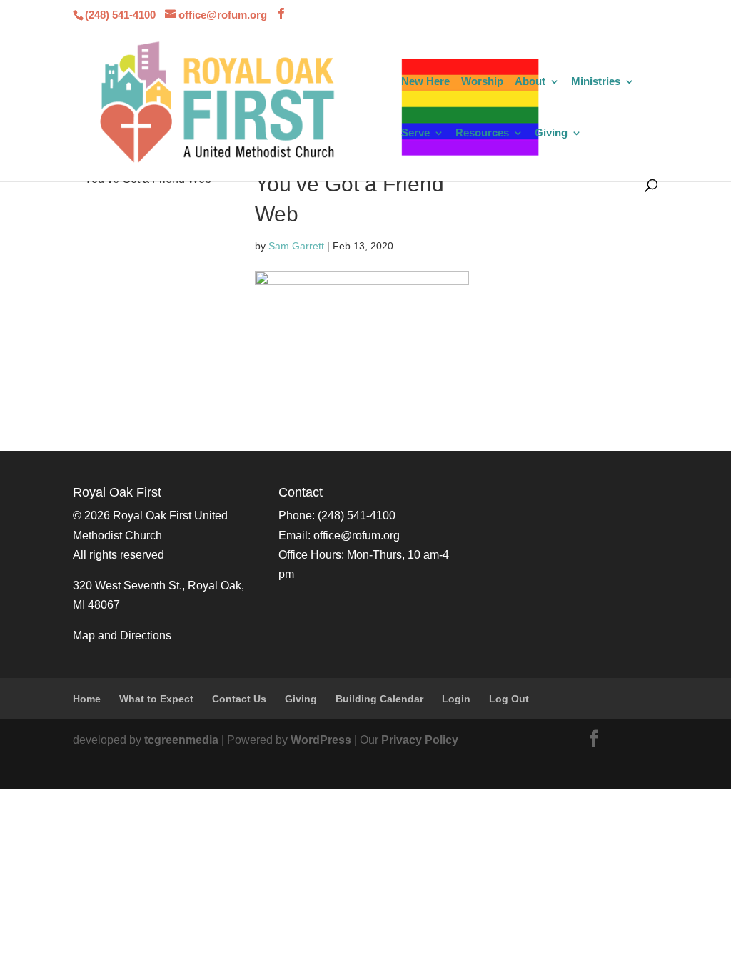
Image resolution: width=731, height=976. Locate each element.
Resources (482, 133)
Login (456, 698)
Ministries (595, 81)
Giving (551, 133)
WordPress (321, 740)
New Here (425, 81)
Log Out (509, 698)
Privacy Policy (419, 740)
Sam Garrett (296, 246)
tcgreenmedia (181, 740)
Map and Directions (122, 635)
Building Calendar (379, 698)
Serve (415, 133)
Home (87, 698)
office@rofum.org (356, 535)
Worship (482, 81)
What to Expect (156, 698)
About (530, 81)
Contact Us (239, 698)
